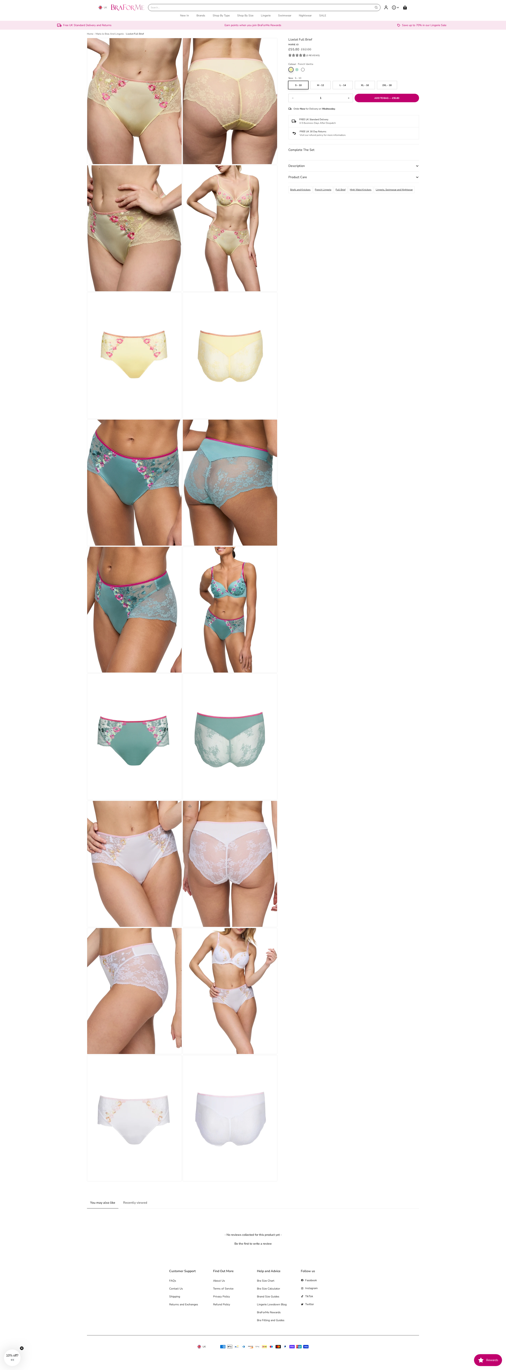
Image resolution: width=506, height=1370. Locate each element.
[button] (304, 55)
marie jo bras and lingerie (110, 33)
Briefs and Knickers (300, 189)
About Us (219, 1281)
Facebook (311, 1280)
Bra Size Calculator (268, 1289)
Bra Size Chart (265, 1281)
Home (90, 33)
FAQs (172, 1281)
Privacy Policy (221, 1296)
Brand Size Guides (268, 1296)
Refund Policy (221, 1304)
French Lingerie (323, 189)
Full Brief (341, 189)
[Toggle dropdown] (395, 7)
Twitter (309, 1304)
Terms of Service (223, 1289)
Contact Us (176, 1289)
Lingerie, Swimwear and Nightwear (394, 189)
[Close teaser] (22, 1348)
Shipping (174, 1296)
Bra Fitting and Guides (270, 1320)
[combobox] (264, 7)
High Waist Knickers (360, 189)
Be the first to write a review (253, 1244)
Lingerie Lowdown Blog (272, 1304)
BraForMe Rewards (269, 1312)
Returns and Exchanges (183, 1304)
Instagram (311, 1288)
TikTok (309, 1296)
